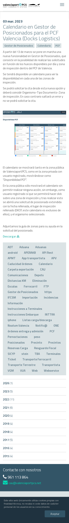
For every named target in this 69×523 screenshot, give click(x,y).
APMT (12, 258)
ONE (56, 325)
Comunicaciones (18, 275)
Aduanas (40, 247)
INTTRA (50, 314)
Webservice (51, 370)
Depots (39, 275)
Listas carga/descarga (37, 320)
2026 (8, 383)
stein (24, 354)
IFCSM (12, 297)
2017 (8, 440)
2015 (8, 456)
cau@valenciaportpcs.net (25, 483)
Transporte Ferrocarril (36, 359)
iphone (12, 320)
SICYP (11, 354)
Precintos (54, 342)
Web (35, 370)
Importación (30, 297)
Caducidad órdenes (20, 264)
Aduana (24, 247)
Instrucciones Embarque (23, 314)
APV (54, 258)
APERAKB (30, 252)
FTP (46, 286)
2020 (8, 415)
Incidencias (51, 297)
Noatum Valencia (18, 325)
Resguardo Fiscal (45, 348)
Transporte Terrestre (21, 365)
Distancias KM (17, 280)
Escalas (12, 286)
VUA (22, 370)
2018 (8, 432)
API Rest (47, 252)
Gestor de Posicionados (18, 46)
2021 (8, 407)
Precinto (36, 342)
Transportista (51, 365)
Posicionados (16, 342)
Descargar (10, 236)
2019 (8, 423)
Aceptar (54, 514)
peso (37, 337)
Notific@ (41, 325)
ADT (10, 247)
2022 (8, 399)
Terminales (53, 354)
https (48, 292)
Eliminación (39, 280)
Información (15, 303)
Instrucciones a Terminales (25, 309)
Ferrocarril (30, 286)
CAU (42, 269)
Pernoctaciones (18, 337)
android (13, 252)
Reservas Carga (18, 348)
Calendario (44, 46)
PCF (57, 46)
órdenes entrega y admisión (25, 331)
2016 (8, 448)
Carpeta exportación (21, 269)
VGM (11, 370)
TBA (37, 354)
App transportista (33, 258)
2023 (8, 391)
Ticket (12, 359)
